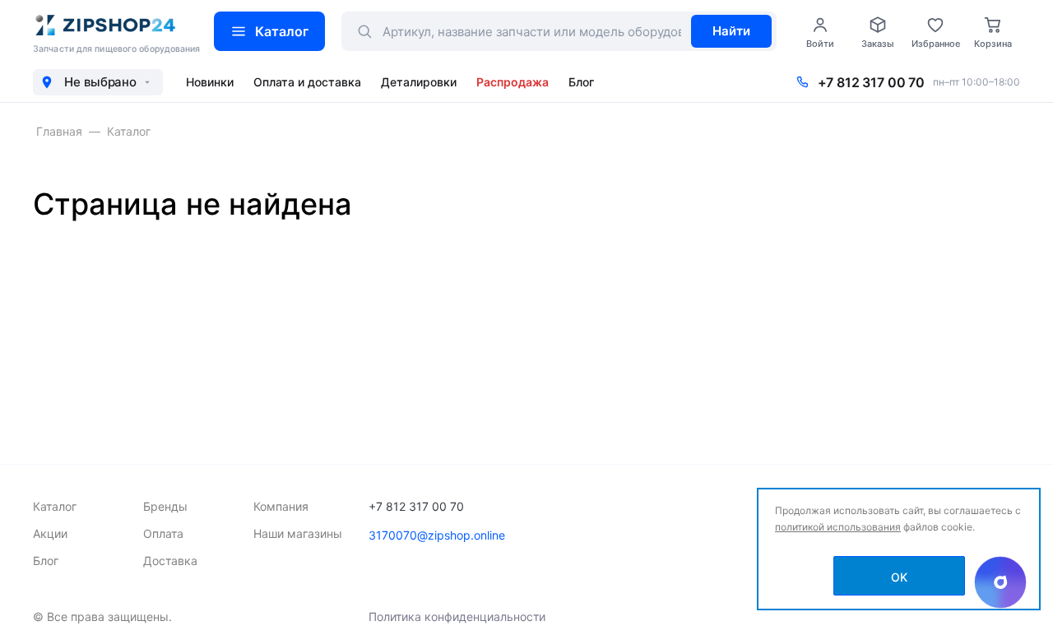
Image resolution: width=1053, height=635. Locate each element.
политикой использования (838, 527)
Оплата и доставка (307, 82)
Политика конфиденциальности (457, 616)
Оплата (163, 533)
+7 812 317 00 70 (871, 82)
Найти (731, 31)
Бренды (165, 506)
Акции (50, 533)
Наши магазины (297, 533)
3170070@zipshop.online (437, 535)
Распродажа (512, 82)
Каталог (281, 31)
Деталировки (419, 82)
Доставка (170, 561)
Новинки (210, 82)
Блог (581, 82)
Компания (280, 506)
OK (899, 577)
